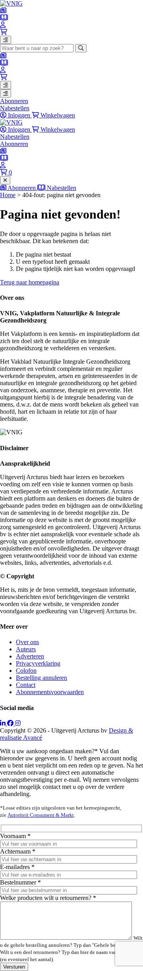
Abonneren (14, 101)
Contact (25, 684)
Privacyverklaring (38, 663)
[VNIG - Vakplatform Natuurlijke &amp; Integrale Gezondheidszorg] (11, 3)
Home (7, 195)
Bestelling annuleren (41, 677)
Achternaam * (17, 851)
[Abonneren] (3, 10)
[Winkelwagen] (3, 32)
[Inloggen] (3, 24)
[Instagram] (18, 723)
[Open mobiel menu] (5, 40)
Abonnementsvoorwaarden (50, 692)
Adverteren (30, 656)
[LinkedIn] (3, 723)
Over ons (27, 642)
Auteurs (26, 649)
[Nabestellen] (4, 17)
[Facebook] (11, 723)
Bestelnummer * (20, 882)
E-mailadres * (17, 867)
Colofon (26, 670)
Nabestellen (14, 108)
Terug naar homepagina (29, 282)
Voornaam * (15, 836)
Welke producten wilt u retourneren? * (48, 897)
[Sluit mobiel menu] (5, 180)
